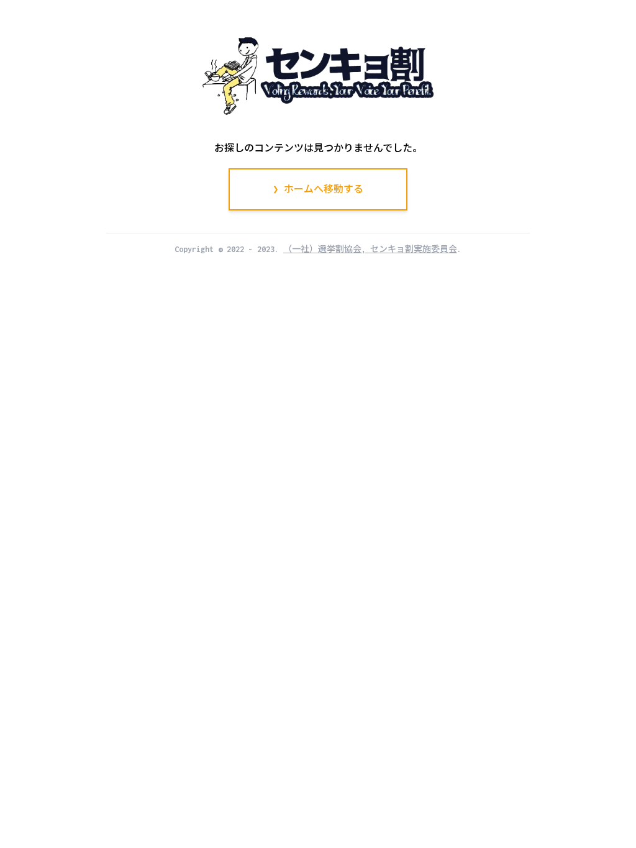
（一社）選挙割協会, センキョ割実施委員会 (370, 249)
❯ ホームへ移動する (318, 189)
